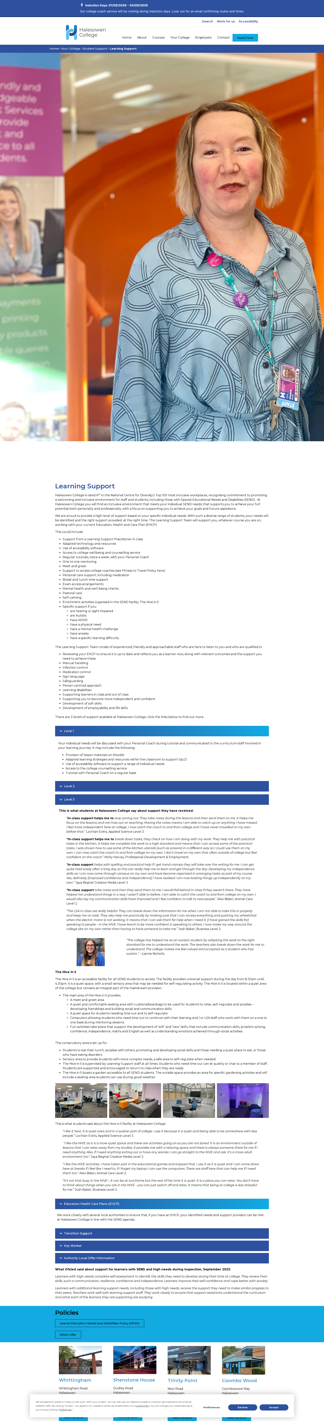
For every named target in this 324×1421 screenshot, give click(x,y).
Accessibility (248, 21)
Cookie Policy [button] (142, 1405)
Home (54, 48)
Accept (273, 1407)
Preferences (211, 1407)
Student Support (95, 48)
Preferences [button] (65, 1409)
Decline (243, 1407)
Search (207, 21)
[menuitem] (126, 37)
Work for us (226, 21)
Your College (70, 48)
